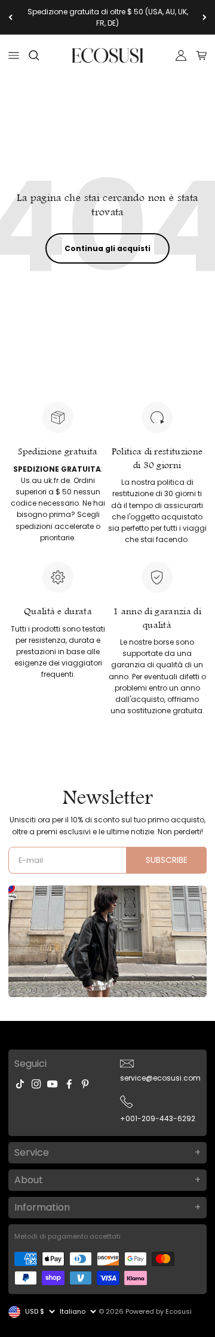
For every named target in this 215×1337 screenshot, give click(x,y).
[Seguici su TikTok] (20, 1084)
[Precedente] (10, 17)
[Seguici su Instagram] (36, 1084)
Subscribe (167, 860)
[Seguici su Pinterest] (85, 1084)
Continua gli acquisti (107, 248)
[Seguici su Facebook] (69, 1084)
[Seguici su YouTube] (52, 1084)
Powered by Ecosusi (158, 1311)
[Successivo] (204, 17)
